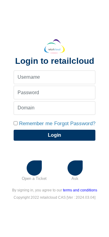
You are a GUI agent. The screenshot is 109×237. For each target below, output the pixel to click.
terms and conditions (80, 190)
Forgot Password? (74, 123)
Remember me (35, 123)
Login (54, 135)
